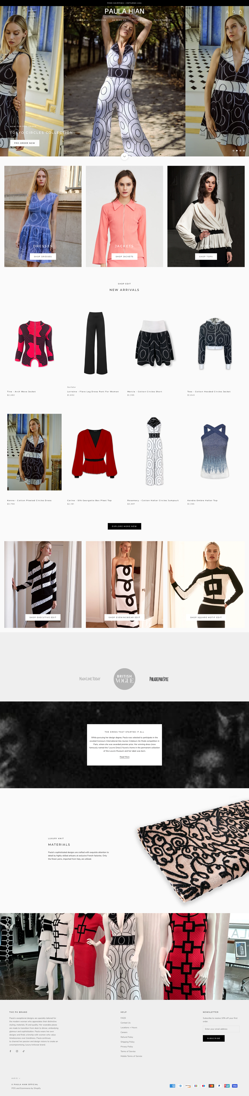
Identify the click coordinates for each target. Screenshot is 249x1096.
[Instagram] (17, 1051)
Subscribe (213, 1038)
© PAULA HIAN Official (25, 1084)
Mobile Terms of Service (131, 1056)
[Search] (233, 11)
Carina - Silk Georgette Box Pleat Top (89, 500)
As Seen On (119, 20)
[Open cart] (240, 11)
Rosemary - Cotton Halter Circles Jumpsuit (153, 500)
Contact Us (126, 1022)
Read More (124, 757)
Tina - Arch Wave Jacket (21, 391)
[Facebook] (10, 1051)
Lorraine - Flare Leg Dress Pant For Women (93, 391)
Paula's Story (163, 20)
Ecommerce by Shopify (30, 1088)
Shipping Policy (127, 1041)
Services (100, 20)
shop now (124, 143)
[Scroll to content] (124, 156)
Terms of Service (128, 1051)
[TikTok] (24, 1051)
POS (14, 1088)
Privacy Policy (127, 1046)
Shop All (82, 20)
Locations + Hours (129, 1027)
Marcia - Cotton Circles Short (144, 391)
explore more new (124, 526)
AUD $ (10, 12)
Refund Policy (127, 1037)
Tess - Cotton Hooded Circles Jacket (209, 391)
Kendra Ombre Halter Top (202, 500)
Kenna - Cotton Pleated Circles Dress (29, 500)
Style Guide (140, 20)
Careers (124, 1032)
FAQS (123, 1018)
